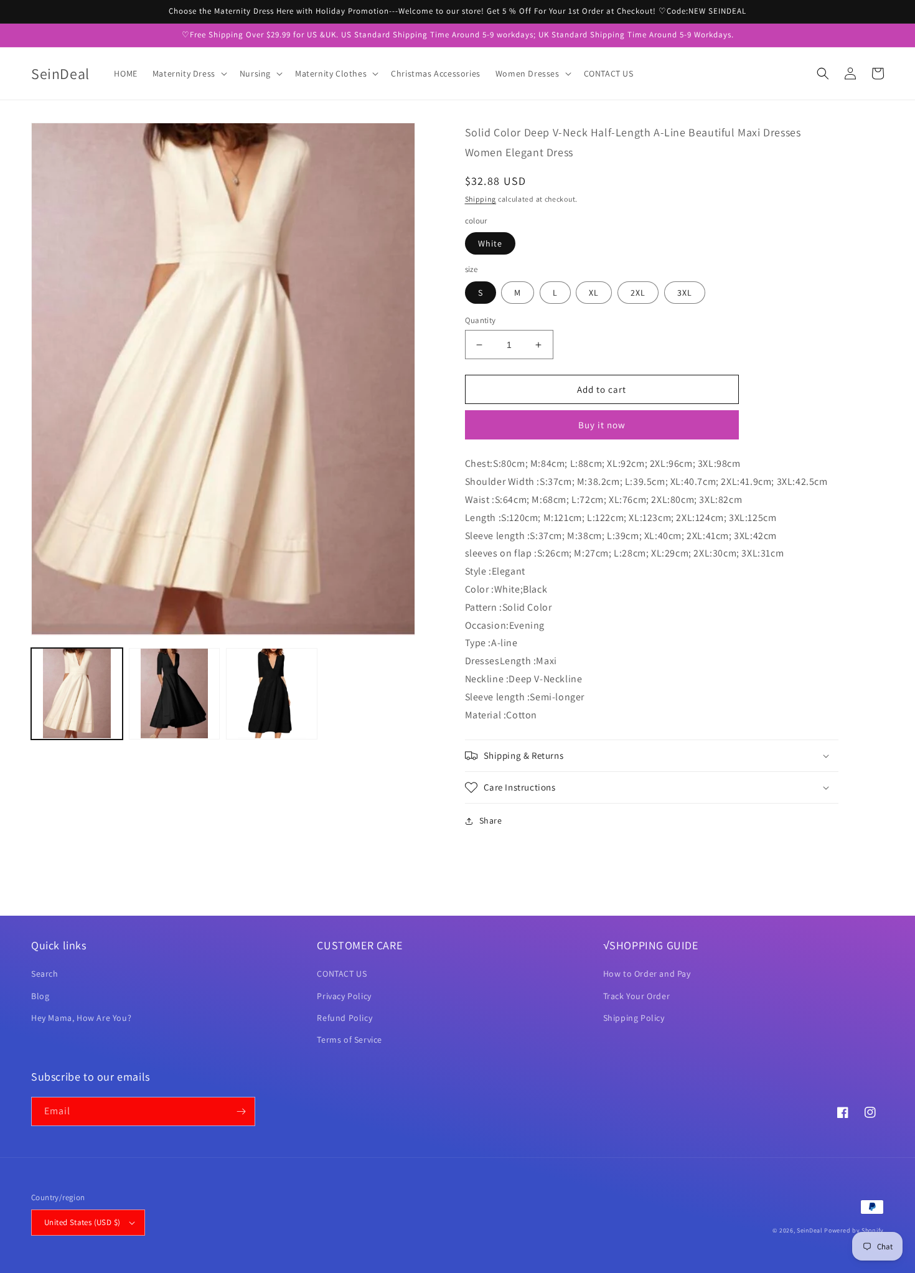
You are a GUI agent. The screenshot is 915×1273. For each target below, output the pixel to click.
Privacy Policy (344, 996)
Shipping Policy (634, 1017)
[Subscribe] (241, 1111)
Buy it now (602, 425)
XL (594, 292)
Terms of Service (349, 1039)
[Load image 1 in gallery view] (77, 694)
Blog (40, 996)
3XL (684, 292)
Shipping (481, 199)
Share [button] (490, 820)
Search (45, 973)
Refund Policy (344, 1017)
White (490, 243)
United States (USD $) (82, 1222)
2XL (638, 292)
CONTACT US (342, 973)
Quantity (480, 320)
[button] (188, 73)
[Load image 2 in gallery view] (174, 694)
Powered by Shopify (854, 1230)
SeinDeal (810, 1230)
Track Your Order (636, 996)
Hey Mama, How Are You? (81, 1017)
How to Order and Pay (647, 973)
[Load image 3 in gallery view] (271, 694)
